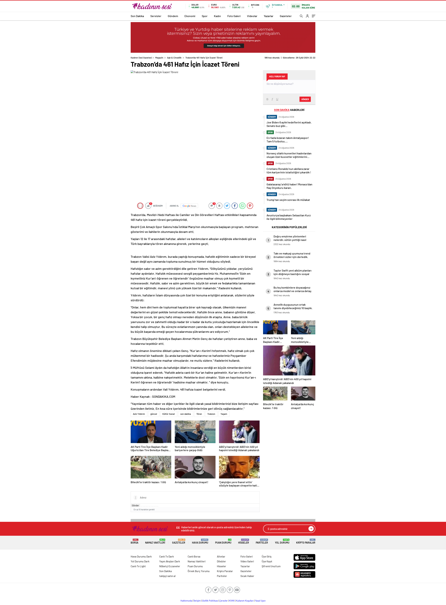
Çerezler (223, 600)
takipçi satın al (167, 576)
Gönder (135, 505)
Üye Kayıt (267, 561)
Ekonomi (189, 16)
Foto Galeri (234, 16)
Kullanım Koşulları (245, 600)
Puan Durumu (223, 541)
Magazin (159, 57)
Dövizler (221, 561)
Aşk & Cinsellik (174, 57)
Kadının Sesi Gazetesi (141, 57)
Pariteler (262, 541)
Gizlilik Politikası (210, 600)
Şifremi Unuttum (271, 566)
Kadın (217, 16)
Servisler (155, 16)
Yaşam (224, 413)
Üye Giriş (266, 556)
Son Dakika (137, 16)
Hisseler (243, 541)
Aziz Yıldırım (139, 413)
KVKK (232, 600)
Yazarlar (268, 16)
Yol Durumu (282, 541)
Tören (199, 413)
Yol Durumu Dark (140, 561)
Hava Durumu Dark (141, 556)
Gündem (173, 16)
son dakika (185, 413)
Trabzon (211, 413)
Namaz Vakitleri (155, 541)
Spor (204, 16)
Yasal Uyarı (260, 600)
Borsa (134, 541)
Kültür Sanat (168, 413)
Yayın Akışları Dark (169, 561)
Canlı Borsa (194, 556)
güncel (153, 413)
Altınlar (221, 556)
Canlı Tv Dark (166, 556)
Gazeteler (286, 16)
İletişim (197, 600)
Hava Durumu (200, 541)
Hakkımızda (186, 600)
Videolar (252, 16)
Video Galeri (247, 561)
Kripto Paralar (305, 541)
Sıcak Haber (247, 576)
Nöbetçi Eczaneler (169, 566)
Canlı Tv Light (138, 566)
